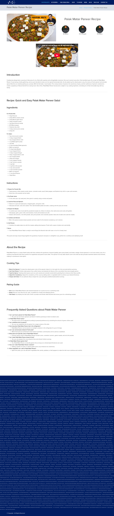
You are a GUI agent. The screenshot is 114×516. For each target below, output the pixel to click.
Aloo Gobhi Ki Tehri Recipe (84, 462)
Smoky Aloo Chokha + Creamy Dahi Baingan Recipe (20, 384)
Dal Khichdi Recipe (59, 451)
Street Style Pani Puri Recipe (17, 427)
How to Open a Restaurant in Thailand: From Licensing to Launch (37, 483)
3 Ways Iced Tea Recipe (7, 470)
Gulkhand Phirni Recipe (23, 468)
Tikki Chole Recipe (31, 427)
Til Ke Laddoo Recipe (22, 421)
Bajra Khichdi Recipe (34, 421)
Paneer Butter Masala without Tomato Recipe (104, 427)
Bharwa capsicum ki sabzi (3, 421)
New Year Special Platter (66, 421)
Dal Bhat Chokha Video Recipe (46, 408)
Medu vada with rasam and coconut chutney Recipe (99, 442)
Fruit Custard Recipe (92, 466)
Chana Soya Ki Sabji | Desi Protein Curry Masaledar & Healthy (34, 384)
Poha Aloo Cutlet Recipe (74, 427)
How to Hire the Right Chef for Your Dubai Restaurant (58, 477)
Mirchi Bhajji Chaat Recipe (84, 421)
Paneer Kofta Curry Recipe (7, 393)
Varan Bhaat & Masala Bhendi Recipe (92, 393)
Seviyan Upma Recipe (45, 406)
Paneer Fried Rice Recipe (106, 464)
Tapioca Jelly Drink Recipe (83, 399)
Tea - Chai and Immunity (56, 507)
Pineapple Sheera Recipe (83, 468)
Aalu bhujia (84, 423)
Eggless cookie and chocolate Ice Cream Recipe (48, 449)
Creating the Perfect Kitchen (49, 505)
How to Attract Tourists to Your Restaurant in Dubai (16, 477)
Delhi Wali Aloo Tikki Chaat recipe (68, 462)
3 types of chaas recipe (109, 455)
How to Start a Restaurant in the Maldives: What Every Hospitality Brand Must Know (68, 481)
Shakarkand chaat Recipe (109, 436)
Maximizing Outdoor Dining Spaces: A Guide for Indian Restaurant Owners (75, 492)
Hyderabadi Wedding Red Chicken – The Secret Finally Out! (87, 380)
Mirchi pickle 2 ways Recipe (67, 442)
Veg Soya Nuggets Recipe (32, 406)
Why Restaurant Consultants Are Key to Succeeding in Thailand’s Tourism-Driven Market (89, 481)
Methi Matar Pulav (67, 408)
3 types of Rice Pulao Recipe (18, 438)
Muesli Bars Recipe (70, 468)
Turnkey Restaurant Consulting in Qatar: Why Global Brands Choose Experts (66, 479)
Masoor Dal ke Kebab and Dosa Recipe (8, 427)
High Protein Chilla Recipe (53, 423)
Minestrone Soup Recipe (75, 442)
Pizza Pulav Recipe (7, 436)
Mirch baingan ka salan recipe (8, 434)
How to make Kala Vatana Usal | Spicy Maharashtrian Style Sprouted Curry (102, 384)
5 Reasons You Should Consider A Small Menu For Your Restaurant (102, 496)
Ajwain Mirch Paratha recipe (99, 462)
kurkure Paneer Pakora (5, 412)
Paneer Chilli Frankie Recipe (105, 425)
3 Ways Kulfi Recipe (86, 466)
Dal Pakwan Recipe (76, 434)
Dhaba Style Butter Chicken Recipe (10, 423)
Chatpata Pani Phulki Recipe (40, 397)
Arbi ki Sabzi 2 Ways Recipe (106, 434)
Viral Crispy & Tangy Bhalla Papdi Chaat (14, 401)
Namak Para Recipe (2, 442)
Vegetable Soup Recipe (90, 406)
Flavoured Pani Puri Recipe (99, 468)
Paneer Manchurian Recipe (39, 440)
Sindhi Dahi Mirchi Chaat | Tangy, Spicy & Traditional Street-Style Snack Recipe (80, 382)
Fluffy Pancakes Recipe (76, 468)
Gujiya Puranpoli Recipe (80, 466)
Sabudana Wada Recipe (57, 438)
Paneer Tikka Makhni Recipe (25, 440)
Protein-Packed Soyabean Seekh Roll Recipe (98, 401)
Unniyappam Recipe (67, 453)
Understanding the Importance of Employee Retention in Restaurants (93, 494)
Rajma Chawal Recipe (90, 438)
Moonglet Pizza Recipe (21, 442)
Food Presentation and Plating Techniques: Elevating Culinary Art (33, 503)
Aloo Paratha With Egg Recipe (76, 462)
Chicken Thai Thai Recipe (79, 470)
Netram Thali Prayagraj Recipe (32, 401)
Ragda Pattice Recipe (7, 464)
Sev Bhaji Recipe (69, 406)
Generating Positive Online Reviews (15, 496)
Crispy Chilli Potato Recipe (28, 412)
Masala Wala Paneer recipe (58, 434)
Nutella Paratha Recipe (104, 440)
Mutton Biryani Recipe (8, 442)
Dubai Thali (62, 408)
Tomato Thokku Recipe (110, 406)
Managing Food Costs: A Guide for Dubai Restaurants (44, 477)
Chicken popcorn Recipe (27, 453)
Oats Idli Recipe (35, 425)
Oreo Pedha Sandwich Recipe (82, 440)
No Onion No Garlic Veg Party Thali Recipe (63, 395)
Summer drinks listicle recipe (35, 434)
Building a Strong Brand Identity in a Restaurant (39, 496)
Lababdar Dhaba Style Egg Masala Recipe (82, 386)
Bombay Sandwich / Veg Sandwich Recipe (27, 455)
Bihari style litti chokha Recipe (74, 453)
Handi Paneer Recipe (18, 466)
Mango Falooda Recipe (29, 468)
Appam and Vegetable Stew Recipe (52, 427)
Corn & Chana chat (64, 410)
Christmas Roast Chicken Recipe (26, 464)
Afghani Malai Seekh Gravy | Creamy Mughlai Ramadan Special (51, 386)
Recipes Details (88, 7)
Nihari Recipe (109, 440)
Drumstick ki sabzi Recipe (47, 414)
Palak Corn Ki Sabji (98, 408)
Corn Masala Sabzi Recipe (76, 393)
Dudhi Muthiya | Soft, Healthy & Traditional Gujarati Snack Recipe (99, 382)
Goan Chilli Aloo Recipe (5, 401)
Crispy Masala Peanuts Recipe (87, 397)
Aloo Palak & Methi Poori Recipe (79, 397)
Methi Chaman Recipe (48, 399)
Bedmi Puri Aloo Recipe (36, 455)
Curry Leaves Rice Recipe (20, 406)
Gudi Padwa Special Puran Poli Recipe (49, 434)
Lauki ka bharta (69, 410)
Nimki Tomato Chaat (39, 423)
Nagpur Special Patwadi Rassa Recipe (16, 399)
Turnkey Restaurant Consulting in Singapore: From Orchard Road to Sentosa (55, 483)
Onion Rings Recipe (73, 470)
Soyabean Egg (72, 408)
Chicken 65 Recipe (92, 453)
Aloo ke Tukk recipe (60, 462)
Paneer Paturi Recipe (60, 427)
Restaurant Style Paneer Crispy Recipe (60, 397)
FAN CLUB (96, 2)
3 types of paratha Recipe (11, 438)
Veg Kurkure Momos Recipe (103, 406)
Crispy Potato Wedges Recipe (72, 451)
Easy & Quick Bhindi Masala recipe (63, 412)
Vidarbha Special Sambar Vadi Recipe (50, 397)
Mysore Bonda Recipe (37, 427)
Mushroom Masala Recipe (89, 427)
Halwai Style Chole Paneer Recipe (101, 386)
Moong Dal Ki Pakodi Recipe (36, 442)
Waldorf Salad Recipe (46, 466)
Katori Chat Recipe (104, 421)
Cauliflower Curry (53, 408)
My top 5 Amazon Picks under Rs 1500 (10, 509)
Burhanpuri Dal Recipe (59, 380)
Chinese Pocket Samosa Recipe (73, 395)
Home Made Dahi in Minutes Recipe (87, 401)
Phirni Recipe (1, 440)
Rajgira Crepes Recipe (97, 438)
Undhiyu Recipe (53, 464)
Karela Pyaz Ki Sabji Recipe (33, 397)
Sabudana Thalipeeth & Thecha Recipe (103, 397)
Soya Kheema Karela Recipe (109, 393)
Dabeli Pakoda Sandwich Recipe (4, 395)
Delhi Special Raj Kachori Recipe (8, 425)
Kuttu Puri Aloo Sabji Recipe (6, 466)
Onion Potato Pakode (99, 410)
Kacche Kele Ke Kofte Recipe (20, 412)
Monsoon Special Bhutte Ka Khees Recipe (52, 395)
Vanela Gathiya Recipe (90, 399)
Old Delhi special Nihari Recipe (97, 440)
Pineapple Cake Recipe (111, 466)
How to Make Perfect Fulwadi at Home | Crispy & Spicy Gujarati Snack (47, 380)
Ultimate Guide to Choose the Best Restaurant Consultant (38, 505)
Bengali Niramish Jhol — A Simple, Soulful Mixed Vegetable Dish (62, 382)
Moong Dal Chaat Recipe (109, 453)
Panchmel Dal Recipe (28, 421)
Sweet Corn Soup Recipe (48, 436)
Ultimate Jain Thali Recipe (55, 399)
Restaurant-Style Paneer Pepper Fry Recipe (37, 386)
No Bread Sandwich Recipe (75, 406)
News (85, 2)
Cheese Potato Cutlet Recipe (59, 470)
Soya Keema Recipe (60, 423)
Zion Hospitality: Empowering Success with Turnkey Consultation (72, 505)
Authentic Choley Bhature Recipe (56, 455)
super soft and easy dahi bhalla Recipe (57, 436)
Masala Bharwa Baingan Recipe (98, 464)
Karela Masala (77, 410)
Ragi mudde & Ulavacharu (88, 408)
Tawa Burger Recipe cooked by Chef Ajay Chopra (99, 470)
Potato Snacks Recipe (51, 425)
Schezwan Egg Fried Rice (32, 438)
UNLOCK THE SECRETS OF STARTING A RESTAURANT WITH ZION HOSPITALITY (30, 507)
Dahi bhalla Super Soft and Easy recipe (16, 464)
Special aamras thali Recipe (82, 436)
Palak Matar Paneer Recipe (98, 421)
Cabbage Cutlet (58, 408)
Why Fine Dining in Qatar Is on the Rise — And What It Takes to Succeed (47, 479)
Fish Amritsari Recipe (22, 449)
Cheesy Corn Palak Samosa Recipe (20, 395)
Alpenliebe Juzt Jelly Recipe (53, 462)
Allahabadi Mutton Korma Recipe (94, 455)
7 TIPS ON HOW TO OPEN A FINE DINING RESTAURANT (13, 507)
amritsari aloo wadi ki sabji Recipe (78, 455)
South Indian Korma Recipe (90, 436)
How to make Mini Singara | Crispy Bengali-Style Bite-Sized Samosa (23, 386)
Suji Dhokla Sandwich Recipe (12, 412)
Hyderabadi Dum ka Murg (38, 408)
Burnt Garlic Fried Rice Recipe (25, 466)
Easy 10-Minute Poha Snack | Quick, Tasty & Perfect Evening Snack (51, 384)
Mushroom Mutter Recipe (15, 442)
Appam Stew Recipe (63, 455)
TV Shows (79, 2)
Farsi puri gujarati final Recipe (60, 453)
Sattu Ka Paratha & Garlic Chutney (92, 386)
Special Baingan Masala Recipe (62, 393)
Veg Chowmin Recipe (52, 470)
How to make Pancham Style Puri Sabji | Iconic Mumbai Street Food (68, 386)
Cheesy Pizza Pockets (77, 421)
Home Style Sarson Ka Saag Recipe (35, 464)
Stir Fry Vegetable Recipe (78, 464)
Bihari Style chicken (89, 423)
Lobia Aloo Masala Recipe (101, 412)
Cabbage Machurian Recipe (97, 399)
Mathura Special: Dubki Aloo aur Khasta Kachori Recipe (38, 399)
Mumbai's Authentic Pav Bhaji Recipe (88, 470)
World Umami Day (7, 496)
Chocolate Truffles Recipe (16, 468)
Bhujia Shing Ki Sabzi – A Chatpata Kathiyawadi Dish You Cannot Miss (103, 380)
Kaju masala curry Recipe (16, 434)
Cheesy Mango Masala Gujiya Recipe (100, 453)
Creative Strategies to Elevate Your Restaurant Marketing (77, 494)
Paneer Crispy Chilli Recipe (53, 440)
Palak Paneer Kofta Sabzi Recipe (91, 395)
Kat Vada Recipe (23, 393)
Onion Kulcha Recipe (89, 440)
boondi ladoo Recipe (18, 455)
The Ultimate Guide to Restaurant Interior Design (92, 490)
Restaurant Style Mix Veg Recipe (24, 401)
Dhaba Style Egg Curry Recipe (78, 423)
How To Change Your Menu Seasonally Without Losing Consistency (33, 498)
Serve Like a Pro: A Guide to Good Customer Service (60, 490)
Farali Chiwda (100, 423)
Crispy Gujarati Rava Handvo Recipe (70, 397)
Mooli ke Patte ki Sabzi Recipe (32, 423)
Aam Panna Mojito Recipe (45, 470)
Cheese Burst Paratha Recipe (25, 427)
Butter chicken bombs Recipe (11, 455)
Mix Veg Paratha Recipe (20, 470)
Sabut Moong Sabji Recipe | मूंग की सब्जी (30, 414)
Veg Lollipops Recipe (91, 425)
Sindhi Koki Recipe (97, 436)
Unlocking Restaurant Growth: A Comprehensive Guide (104, 503)
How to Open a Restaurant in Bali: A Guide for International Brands (11, 479)
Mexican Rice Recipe (81, 442)
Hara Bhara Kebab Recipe (67, 470)
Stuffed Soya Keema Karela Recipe (67, 436)
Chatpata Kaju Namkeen (3, 408)
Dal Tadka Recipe (42, 464)
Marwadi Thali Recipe (36, 393)
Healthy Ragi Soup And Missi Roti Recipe (52, 421)
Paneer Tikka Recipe (32, 440)
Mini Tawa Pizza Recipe (57, 406)
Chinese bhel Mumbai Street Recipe (10, 453)
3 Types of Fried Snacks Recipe (22, 425)
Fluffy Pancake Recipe (11, 449)
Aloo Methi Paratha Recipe (46, 401)
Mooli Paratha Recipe (50, 442)
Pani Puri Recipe (19, 440)
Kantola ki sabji (30, 410)
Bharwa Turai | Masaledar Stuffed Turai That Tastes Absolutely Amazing (34, 382)
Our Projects (45, 2)
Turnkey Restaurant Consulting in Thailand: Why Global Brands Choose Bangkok (18, 483)
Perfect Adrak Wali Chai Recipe (91, 468)
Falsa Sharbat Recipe (38, 470)
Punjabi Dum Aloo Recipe (29, 395)
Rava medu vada (40, 410)
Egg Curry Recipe (67, 449)
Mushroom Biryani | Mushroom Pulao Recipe (23, 397)
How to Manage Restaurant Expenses (72, 490)
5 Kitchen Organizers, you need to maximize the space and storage (81, 507)
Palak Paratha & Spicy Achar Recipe (26, 399)
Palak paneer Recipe (75, 440)
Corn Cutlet (94, 408)
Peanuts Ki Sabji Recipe (10, 408)
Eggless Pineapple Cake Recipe (30, 449)
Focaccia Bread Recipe (5, 449)
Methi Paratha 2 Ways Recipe (88, 442)
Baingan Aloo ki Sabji (104, 408)
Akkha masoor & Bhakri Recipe (81, 427)
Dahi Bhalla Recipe (15, 425)
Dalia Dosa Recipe (41, 434)
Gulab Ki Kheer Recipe (50, 468)
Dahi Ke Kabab (82, 410)
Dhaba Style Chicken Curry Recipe (42, 451)
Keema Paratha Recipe (73, 466)
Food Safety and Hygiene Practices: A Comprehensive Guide (75, 503)
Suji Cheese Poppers (50, 410)
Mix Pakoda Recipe (56, 442)
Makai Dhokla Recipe (13, 470)
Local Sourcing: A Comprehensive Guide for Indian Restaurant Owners (93, 492)
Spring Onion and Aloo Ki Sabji (104, 414)
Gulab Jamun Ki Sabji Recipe (15, 421)
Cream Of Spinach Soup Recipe (98, 451)
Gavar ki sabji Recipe (22, 414)
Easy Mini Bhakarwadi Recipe (63, 401)
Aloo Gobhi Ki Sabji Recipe (92, 462)
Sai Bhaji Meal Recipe (51, 438)
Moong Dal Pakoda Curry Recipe (53, 393)
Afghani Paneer (35, 410)
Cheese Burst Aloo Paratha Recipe (63, 399)
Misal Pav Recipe (61, 442)
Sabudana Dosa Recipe (7, 414)
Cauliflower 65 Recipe (96, 406)
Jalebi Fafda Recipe (3, 468)
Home (80, 7)
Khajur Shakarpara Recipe (17, 408)
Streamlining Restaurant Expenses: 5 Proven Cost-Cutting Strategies (68, 496)
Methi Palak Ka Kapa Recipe (83, 393)
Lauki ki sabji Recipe (53, 414)
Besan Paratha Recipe (25, 462)
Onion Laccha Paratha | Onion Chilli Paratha (53, 412)
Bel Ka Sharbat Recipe (97, 414)
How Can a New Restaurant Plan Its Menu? (58, 505)
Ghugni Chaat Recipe (69, 393)
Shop (73, 2)
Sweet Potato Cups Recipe (41, 436)
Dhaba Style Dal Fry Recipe (33, 451)
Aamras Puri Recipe (77, 399)
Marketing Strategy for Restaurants (103, 490)
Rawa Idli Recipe (78, 438)
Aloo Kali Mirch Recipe (95, 397)
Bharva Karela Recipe (94, 423)
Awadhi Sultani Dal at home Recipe (109, 401)
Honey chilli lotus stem (15, 410)
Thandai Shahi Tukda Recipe (98, 434)
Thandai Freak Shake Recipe (106, 468)
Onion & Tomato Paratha (25, 410)
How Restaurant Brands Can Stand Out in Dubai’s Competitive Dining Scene (89, 477)
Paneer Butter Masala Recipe (61, 440)
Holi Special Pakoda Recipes (90, 434)
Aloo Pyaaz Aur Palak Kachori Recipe (15, 393)
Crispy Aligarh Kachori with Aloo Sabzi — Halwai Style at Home (71, 380)
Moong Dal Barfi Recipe (104, 466)
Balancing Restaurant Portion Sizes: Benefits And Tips (49, 498)
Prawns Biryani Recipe (71, 399)
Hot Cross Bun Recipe (35, 468)
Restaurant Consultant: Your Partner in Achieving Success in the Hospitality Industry (91, 505)
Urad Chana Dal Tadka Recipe (84, 412)
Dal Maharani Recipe (71, 434)
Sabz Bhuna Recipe (71, 423)
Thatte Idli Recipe (28, 434)
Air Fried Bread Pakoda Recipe (58, 425)
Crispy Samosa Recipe (65, 451)
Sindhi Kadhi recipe (65, 423)
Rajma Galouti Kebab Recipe (57, 410)
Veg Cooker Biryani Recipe (85, 425)
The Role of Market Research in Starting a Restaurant (18, 490)
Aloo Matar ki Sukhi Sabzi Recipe (44, 393)
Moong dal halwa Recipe (44, 442)
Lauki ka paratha (82, 408)
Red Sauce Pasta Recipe (71, 464)
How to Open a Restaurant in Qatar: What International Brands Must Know (85, 479)
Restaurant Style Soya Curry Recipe (93, 412)
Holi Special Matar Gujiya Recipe (55, 401)
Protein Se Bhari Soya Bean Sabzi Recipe (20, 382)
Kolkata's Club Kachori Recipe (105, 399)
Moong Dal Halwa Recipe (64, 468)
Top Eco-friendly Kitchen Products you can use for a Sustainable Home (98, 507)
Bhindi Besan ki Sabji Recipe (30, 408)
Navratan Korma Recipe (60, 414)
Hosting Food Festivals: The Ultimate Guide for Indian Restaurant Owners (56, 492)
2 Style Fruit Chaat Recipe (107, 462)
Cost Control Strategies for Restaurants (13, 505)
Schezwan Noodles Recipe (39, 438)
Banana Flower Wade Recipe (29, 393)
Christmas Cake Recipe (26, 470)
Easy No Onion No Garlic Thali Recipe (14, 436)
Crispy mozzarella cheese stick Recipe (81, 451)
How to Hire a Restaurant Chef (81, 490)
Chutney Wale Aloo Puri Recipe (42, 421)
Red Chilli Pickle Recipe (83, 434)
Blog (90, 2)
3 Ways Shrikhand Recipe (102, 455)
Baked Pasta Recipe (42, 455)
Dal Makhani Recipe (47, 464)
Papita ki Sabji (110, 408)
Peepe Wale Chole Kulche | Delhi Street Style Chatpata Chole (67, 384)
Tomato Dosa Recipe (35, 412)
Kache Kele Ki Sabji (77, 408)
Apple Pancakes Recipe (91, 421)
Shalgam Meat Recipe (102, 436)
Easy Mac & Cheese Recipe (89, 449)
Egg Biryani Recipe (72, 449)
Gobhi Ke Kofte (72, 421)
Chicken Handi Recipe (58, 464)
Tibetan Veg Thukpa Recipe (45, 423)
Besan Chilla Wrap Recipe (32, 462)
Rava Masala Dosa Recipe (84, 438)
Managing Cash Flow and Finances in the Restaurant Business (104, 498)
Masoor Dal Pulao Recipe (7, 399)
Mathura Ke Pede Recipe (109, 442)
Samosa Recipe (45, 438)
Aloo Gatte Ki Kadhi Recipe (82, 406)
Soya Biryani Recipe (65, 434)
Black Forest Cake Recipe (8, 462)
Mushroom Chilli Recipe (105, 423)
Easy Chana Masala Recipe (39, 414)
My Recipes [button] (54, 2)
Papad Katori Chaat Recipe (7, 440)
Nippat (20, 410)
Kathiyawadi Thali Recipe (71, 401)
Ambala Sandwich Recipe (86, 455)
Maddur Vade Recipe (39, 401)
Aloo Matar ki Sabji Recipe (75, 414)
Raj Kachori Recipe (103, 438)
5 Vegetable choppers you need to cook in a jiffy (66, 507)
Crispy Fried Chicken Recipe (58, 466)
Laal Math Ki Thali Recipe (82, 414)
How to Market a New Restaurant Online (48, 490)
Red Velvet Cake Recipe (72, 438)
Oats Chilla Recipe (60, 421)
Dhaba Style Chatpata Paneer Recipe (51, 451)
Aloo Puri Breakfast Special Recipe (14, 414)
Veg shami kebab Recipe (34, 436)
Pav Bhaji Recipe (22, 436)
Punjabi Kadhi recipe (22, 434)
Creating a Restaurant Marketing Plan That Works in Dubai (30, 477)
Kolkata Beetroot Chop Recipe (101, 393)
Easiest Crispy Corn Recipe (88, 410)
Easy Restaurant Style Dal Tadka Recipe (80, 449)
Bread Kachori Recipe (27, 436)
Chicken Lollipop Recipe (43, 453)
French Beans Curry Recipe (14, 397)
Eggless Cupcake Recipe (38, 449)
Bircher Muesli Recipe (15, 462)
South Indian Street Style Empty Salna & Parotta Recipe (39, 395)
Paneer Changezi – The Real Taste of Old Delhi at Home (7, 382)
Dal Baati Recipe (52, 466)
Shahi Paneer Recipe (12, 466)
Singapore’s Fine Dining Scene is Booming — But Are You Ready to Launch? (96, 483)
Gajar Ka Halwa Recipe (9, 468)
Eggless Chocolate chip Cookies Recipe (59, 449)
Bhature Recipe (20, 462)
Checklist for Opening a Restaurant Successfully (5, 490)
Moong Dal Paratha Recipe (28, 442)
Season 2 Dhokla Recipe (26, 438)
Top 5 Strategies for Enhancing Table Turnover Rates (52, 496)
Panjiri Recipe (109, 421)
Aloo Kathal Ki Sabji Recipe (90, 414)
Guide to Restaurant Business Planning (24, 492)
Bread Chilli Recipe (63, 406)
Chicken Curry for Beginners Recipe (51, 453)
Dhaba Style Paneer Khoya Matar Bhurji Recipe (23, 451)
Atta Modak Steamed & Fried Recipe (67, 425)
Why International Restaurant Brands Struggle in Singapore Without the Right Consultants (76, 483)
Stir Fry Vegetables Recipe (75, 436)
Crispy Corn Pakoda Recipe (12, 395)
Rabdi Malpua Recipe (29, 425)
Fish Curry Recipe (17, 449)
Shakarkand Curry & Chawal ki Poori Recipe (101, 395)
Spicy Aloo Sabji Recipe (39, 406)
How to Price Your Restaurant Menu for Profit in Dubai (72, 477)
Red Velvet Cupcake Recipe (64, 438)
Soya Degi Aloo (45, 410)
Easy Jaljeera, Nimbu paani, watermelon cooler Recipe (100, 449)
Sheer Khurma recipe (98, 466)
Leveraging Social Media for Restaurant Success (47, 503)
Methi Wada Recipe (26, 406)
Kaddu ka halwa (40, 412)
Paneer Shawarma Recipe (19, 423)
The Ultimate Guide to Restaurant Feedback (79, 498)
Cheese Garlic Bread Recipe (33, 466)
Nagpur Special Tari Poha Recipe (79, 401)
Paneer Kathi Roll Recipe (47, 440)
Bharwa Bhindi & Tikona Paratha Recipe (42, 425)
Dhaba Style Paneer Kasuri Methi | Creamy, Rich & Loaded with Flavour (8, 380)
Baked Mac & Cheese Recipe (45, 462)
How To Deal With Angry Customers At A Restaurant (26, 496)
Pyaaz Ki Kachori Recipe (109, 438)
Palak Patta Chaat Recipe (69, 440)
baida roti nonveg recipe (48, 455)
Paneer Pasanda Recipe (67, 427)
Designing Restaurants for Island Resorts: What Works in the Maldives (103, 479)
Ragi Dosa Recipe (25, 423)
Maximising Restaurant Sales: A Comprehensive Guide (89, 503)
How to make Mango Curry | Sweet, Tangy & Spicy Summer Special (84, 384)
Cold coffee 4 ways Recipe (106, 451)
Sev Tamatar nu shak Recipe (3, 438)
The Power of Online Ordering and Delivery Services (60, 503)
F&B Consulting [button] (64, 2)
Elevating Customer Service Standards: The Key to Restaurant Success (37, 492)
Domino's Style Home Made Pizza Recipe (12, 451)
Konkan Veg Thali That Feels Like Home (49, 382)
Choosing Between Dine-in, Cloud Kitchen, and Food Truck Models (34, 490)
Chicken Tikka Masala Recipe (19, 453)
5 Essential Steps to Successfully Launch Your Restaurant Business (85, 496)
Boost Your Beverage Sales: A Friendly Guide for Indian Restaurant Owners (21, 494)
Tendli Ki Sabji (45, 412)
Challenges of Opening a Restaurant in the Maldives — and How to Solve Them (28, 481)
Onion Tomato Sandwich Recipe (67, 414)
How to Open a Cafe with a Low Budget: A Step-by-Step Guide (10, 492)
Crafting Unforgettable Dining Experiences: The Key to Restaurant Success (40, 494)
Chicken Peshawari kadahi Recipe (35, 453)
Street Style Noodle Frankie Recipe (82, 395)
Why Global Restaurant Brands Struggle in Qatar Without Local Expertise (28, 479)
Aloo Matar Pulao (94, 410)
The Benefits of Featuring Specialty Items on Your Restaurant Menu (64, 498)
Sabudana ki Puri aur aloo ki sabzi (7, 410)
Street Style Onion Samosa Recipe (77, 425)
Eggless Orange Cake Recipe (42, 468)
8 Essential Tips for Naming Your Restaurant (90, 498)
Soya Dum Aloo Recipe (23, 408)
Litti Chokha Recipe (40, 466)
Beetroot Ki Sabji (9, 421)
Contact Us (104, 2)
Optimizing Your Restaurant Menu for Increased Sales (18, 498)
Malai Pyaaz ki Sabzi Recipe (12, 406)
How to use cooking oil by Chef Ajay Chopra (46, 507)
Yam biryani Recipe (51, 406)
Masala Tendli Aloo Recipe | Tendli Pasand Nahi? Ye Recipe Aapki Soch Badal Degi (28, 380)
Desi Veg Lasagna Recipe (44, 427)
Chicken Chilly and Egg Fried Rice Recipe (84, 453)
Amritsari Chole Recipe (70, 455)
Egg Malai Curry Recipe (98, 425)
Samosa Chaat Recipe (7, 397)
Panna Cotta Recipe (14, 440)
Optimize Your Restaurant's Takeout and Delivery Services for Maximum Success (59, 494)
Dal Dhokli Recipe (84, 464)
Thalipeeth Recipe (95, 427)
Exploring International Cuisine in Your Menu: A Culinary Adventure (16, 503)
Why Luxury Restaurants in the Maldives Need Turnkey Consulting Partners (48, 481)
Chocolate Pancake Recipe (57, 468)
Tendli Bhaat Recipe (64, 464)
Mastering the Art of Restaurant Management (24, 505)
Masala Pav (73, 410)
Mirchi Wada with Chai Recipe (66, 466)
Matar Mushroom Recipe (90, 464)
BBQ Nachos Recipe (39, 462)
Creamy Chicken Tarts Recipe (90, 451)
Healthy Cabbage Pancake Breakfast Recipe (74, 412)
